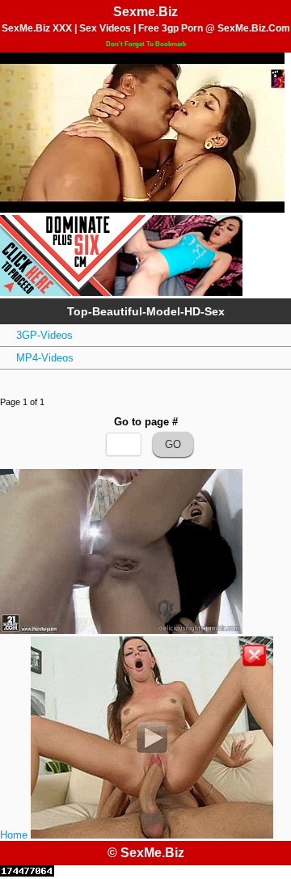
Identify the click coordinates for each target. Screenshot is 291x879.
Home (13, 835)
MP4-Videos (45, 358)
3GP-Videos (44, 335)
